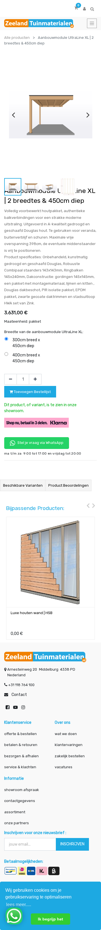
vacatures (63, 767)
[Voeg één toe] (35, 379)
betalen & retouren (20, 745)
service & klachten (20, 767)
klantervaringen (68, 745)
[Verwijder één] (10, 379)
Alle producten (17, 37)
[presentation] (13, 114)
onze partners (16, 823)
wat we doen (66, 734)
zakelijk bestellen (70, 756)
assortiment (14, 812)
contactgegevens (19, 801)
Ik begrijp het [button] (50, 919)
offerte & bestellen (21, 734)
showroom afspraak (21, 790)
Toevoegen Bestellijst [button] (32, 392)
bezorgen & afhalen (21, 756)
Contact (19, 694)
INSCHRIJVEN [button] (72, 844)
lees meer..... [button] (18, 904)
